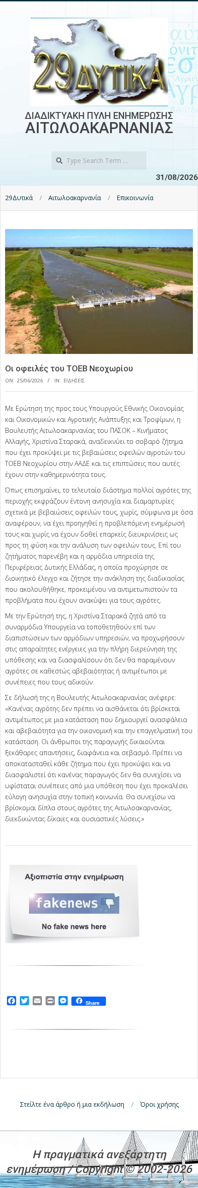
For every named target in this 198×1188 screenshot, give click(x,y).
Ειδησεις (74, 380)
